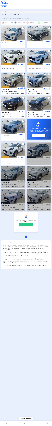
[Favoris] (23, 28)
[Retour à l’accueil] (4, 2)
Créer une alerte (27, 418)
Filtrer (4, 6)
